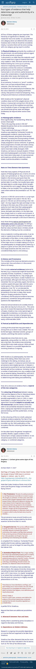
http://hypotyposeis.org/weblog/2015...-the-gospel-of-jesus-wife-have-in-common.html (16, 479)
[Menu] (2, 2)
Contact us (4, 662)
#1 (34, 29)
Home (3, 664)
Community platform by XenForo (17, 667)
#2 (34, 456)
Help (31, 662)
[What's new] (30, 2)
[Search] (34, 2)
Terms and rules (14, 662)
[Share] (31, 29)
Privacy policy (24, 662)
